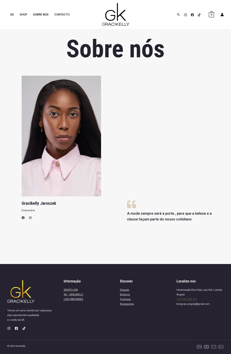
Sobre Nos (41, 14)
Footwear (125, 299)
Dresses (124, 289)
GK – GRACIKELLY (73, 294)
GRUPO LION (71, 289)
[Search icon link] (178, 14)
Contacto (62, 14)
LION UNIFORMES (73, 299)
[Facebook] (192, 14)
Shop (23, 14)
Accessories (127, 303)
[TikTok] (199, 14)
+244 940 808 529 (186, 299)
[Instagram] (185, 14)
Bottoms (125, 294)
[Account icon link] (222, 14)
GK (12, 14)
